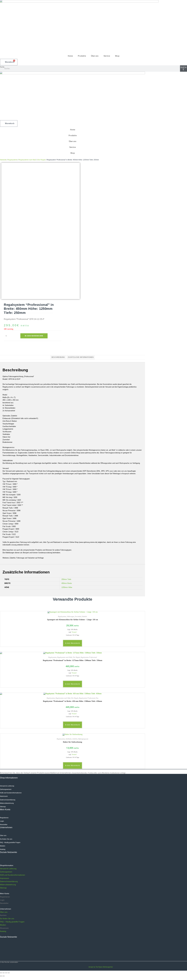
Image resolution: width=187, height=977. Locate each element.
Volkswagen (70, 616)
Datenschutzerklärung (9, 881)
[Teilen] (4, 972)
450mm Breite (66, 583)
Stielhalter (69, 739)
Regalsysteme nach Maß (27, 160)
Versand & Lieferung (8, 869)
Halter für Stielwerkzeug (72, 742)
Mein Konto (4, 893)
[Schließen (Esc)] (1, 972)
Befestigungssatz (83, 739)
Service (107, 56)
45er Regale (74, 698)
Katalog (3, 931)
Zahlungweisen (6, 872)
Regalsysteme (13, 160)
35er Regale (76, 657)
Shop (117, 56)
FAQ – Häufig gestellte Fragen (12, 922)
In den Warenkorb (34, 336)
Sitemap (3, 888)
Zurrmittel (78, 616)
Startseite (3, 160)
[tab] (58, 357)
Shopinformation (6, 865)
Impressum (4, 878)
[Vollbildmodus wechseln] (6, 972)
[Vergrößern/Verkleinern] (9, 972)
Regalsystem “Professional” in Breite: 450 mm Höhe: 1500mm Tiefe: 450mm (72, 701)
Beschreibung (58, 357)
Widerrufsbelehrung (8, 885)
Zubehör (84, 616)
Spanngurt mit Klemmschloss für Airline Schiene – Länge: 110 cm (72, 620)
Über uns (94, 56)
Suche (2, 67)
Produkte (82, 56)
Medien (3, 925)
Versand (74, 632)
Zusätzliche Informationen (81, 357)
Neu (97, 698)
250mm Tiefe (66, 579)
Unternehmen (5, 909)
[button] (56, 865)
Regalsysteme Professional (89, 657)
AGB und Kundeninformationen (12, 875)
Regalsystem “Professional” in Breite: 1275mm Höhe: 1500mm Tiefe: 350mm (72, 660)
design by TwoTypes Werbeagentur (101, 967)
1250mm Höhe (66, 587)
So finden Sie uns (7, 919)
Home (70, 56)
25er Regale (41, 160)
